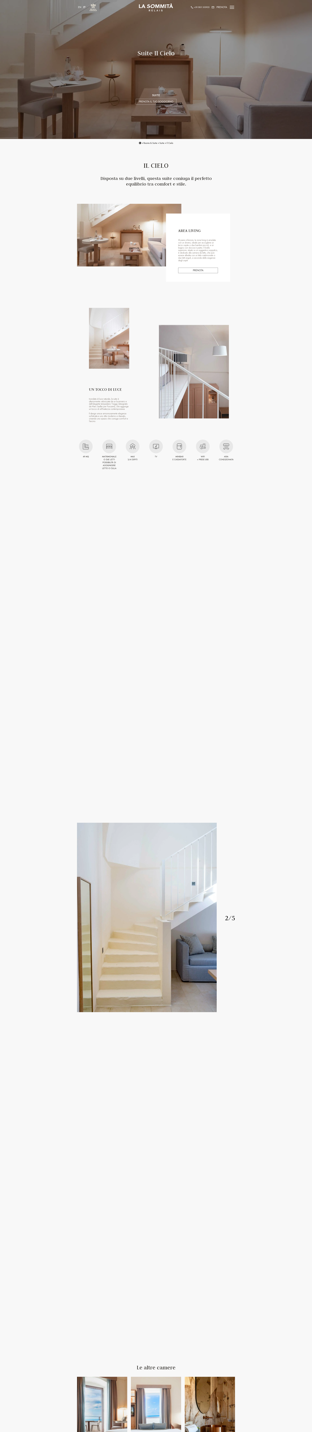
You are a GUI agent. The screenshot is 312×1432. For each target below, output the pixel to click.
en (79, 7)
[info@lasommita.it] (212, 7)
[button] (232, 7)
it (84, 7)
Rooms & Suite (150, 143)
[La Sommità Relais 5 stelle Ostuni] (93, 7)
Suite (161, 143)
